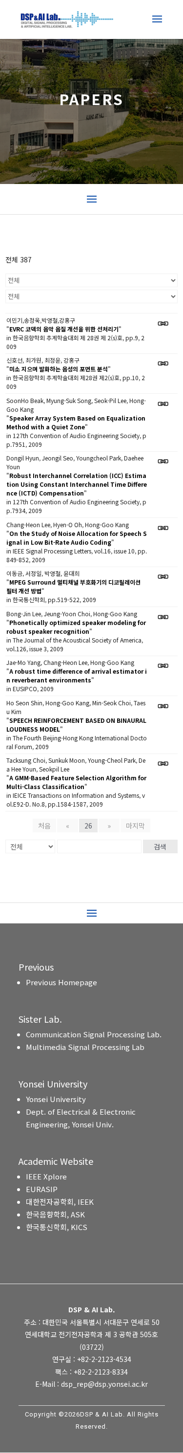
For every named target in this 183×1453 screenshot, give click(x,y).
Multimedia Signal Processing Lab (85, 1047)
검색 (160, 846)
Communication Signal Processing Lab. (94, 1034)
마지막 (135, 825)
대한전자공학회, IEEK (60, 1201)
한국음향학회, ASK (55, 1214)
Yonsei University (56, 1099)
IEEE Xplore (46, 1176)
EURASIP (42, 1189)
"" (64, 329)
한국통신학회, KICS (56, 1227)
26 (88, 825)
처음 (44, 825)
